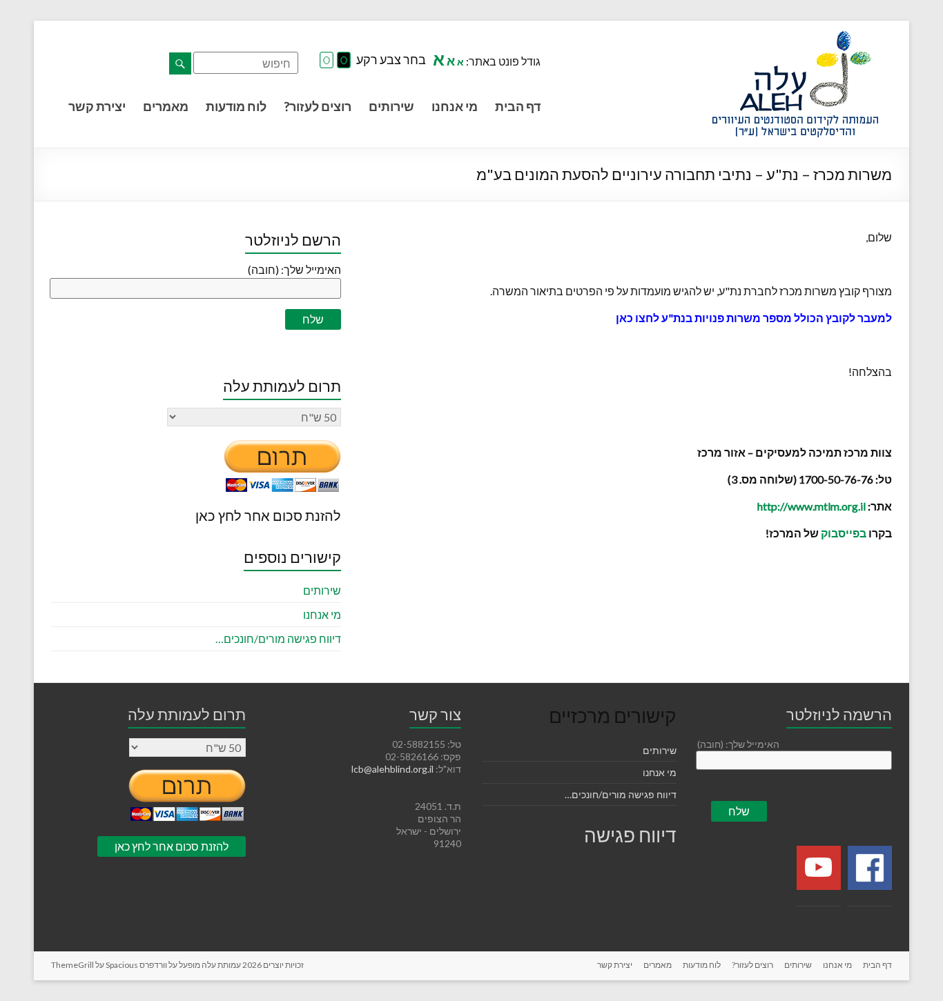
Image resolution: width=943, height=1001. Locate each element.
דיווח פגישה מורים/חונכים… (278, 638)
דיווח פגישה (630, 834)
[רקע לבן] (326, 61)
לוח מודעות (236, 106)
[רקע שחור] (344, 61)
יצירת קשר (97, 106)
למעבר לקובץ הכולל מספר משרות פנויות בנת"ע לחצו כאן (754, 317)
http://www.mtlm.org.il (811, 506)
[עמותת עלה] (795, 37)
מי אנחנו (454, 106)
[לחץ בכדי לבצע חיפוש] (180, 63)
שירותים (391, 106)
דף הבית (518, 106)
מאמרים (165, 106)
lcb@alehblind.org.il (393, 769)
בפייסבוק (843, 532)
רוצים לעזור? (317, 106)
